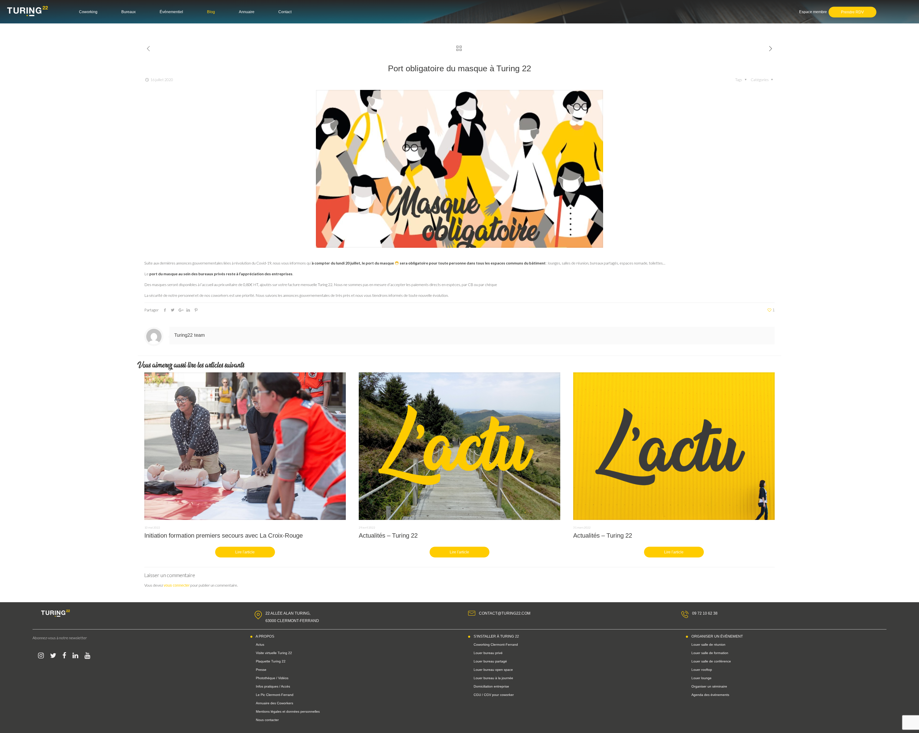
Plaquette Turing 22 (271, 661)
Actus (260, 644)
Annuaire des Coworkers (274, 703)
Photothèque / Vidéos (272, 678)
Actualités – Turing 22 (388, 535)
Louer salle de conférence (711, 661)
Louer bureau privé (488, 653)
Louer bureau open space (493, 670)
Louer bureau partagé (490, 661)
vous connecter (177, 585)
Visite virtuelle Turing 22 (274, 653)
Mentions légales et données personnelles (288, 711)
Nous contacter (267, 720)
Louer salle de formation (709, 653)
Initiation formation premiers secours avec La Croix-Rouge (223, 535)
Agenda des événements (710, 695)
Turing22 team (189, 335)
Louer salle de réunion (708, 644)
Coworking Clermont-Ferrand (496, 644)
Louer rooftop (701, 670)
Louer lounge (701, 678)
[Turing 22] (32, 11)
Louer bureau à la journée (493, 678)
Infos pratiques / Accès (273, 686)
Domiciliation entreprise (491, 686)
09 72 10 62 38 (704, 613)
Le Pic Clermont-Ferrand (274, 695)
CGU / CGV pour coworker (494, 695)
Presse (261, 670)
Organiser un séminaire (709, 686)
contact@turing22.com (504, 613)
